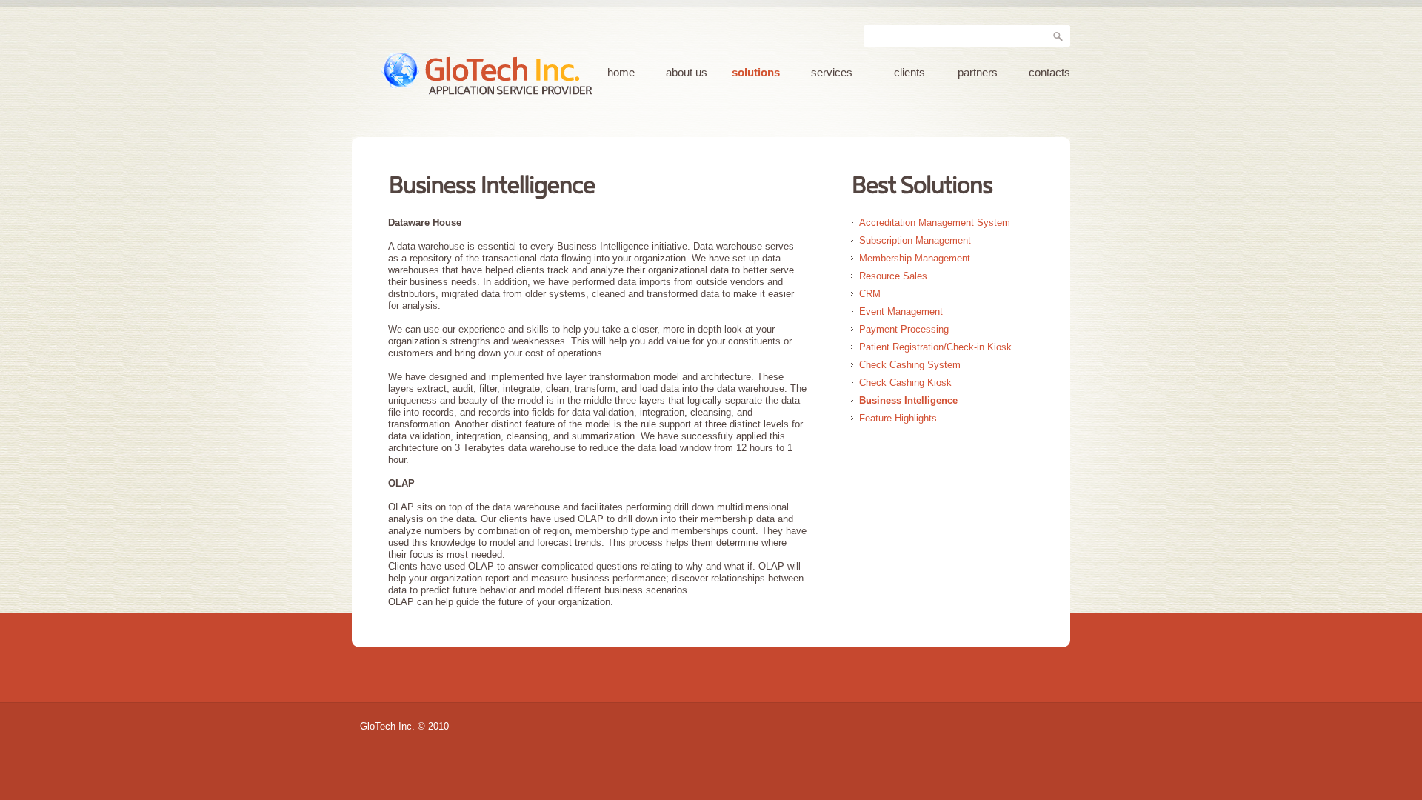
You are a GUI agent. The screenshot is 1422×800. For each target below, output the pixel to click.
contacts (1049, 73)
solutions (756, 73)
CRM (870, 293)
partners (978, 73)
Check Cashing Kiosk (905, 382)
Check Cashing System (910, 364)
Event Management (901, 311)
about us (686, 73)
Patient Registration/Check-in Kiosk (935, 347)
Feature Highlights (898, 418)
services (831, 73)
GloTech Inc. (516, 70)
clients (909, 73)
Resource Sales (893, 275)
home (621, 73)
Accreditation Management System (934, 222)
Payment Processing (904, 329)
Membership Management (914, 258)
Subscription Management (915, 240)
